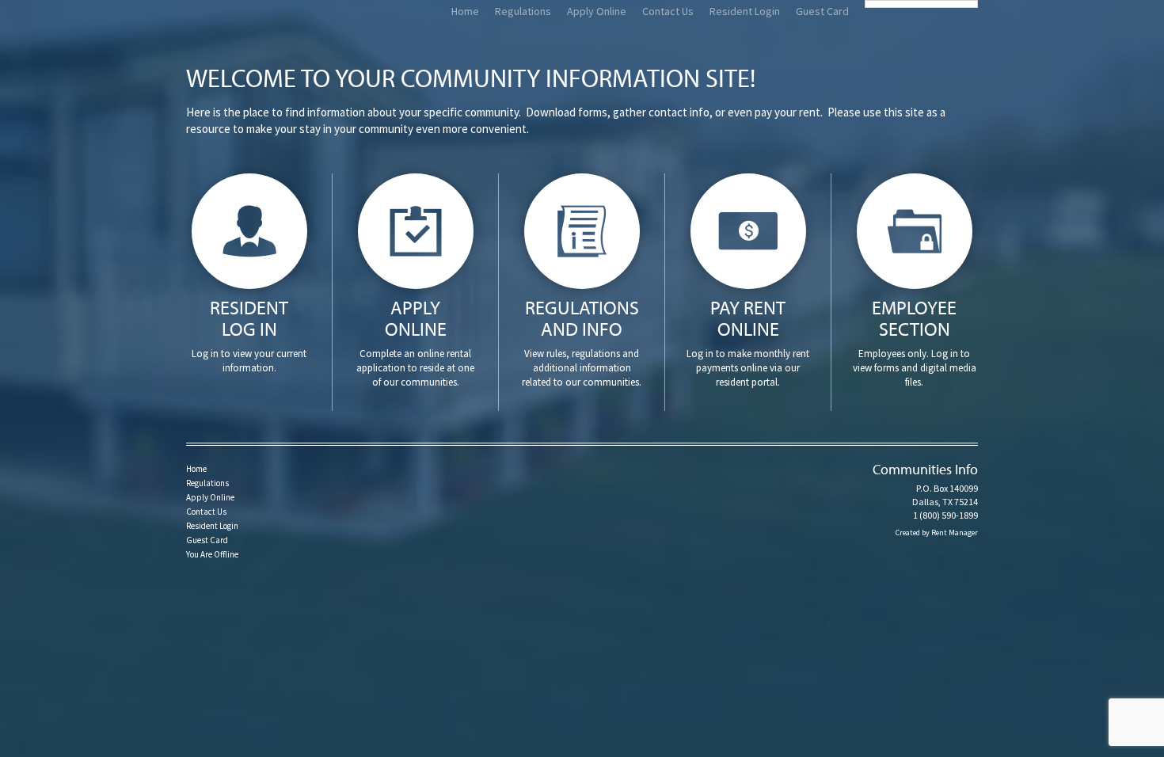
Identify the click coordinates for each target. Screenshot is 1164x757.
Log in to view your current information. (249, 335)
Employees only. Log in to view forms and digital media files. (914, 342)
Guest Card (822, 11)
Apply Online (596, 11)
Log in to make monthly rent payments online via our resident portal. (748, 342)
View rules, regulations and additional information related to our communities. (581, 342)
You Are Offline (212, 554)
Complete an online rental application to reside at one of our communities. (415, 342)
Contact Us (668, 11)
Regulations (523, 11)
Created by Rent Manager (937, 532)
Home (465, 11)
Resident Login (744, 11)
